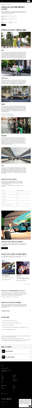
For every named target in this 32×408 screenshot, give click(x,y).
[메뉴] (31, 1)
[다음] (29, 284)
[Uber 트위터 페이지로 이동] (7, 394)
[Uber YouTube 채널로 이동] (4, 394)
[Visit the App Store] (9, 399)
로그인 (25, 1)
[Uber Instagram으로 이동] (5, 394)
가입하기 (28, 1)
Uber (2, 1)
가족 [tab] (6, 259)
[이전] (27, 284)
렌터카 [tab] (9, 259)
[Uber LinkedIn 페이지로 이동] (2, 394)
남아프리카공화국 (3, 4)
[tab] (11, 260)
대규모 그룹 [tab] (3, 259)
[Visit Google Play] (3, 399)
